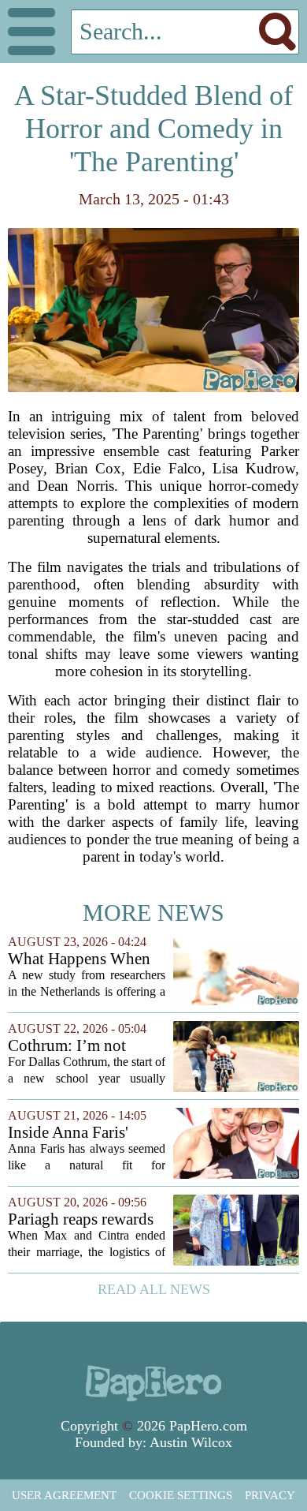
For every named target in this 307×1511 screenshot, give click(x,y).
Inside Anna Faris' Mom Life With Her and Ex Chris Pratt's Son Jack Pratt (74, 1132)
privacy (270, 1495)
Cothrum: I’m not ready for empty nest (76, 1046)
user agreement (64, 1495)
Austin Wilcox (191, 1442)
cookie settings (180, 1495)
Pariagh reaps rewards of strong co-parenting (82, 1219)
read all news (154, 1289)
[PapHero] (153, 1376)
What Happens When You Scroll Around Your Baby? (79, 959)
